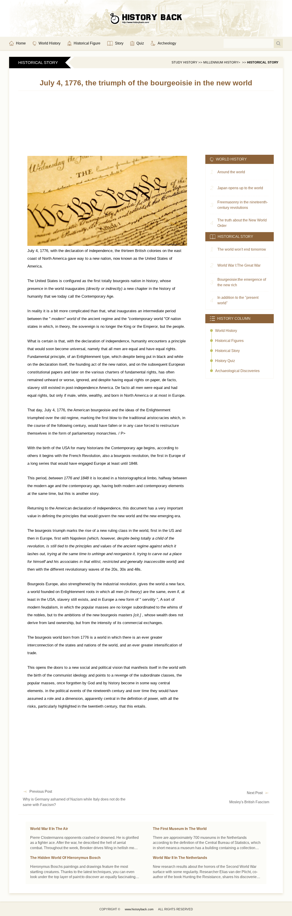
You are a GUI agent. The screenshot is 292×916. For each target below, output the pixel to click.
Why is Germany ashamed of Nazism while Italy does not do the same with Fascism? (74, 802)
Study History (184, 62)
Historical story (262, 62)
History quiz (225, 361)
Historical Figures (229, 341)
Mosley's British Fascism (249, 802)
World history (226, 331)
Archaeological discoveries (237, 371)
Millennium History (220, 62)
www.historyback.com (139, 909)
